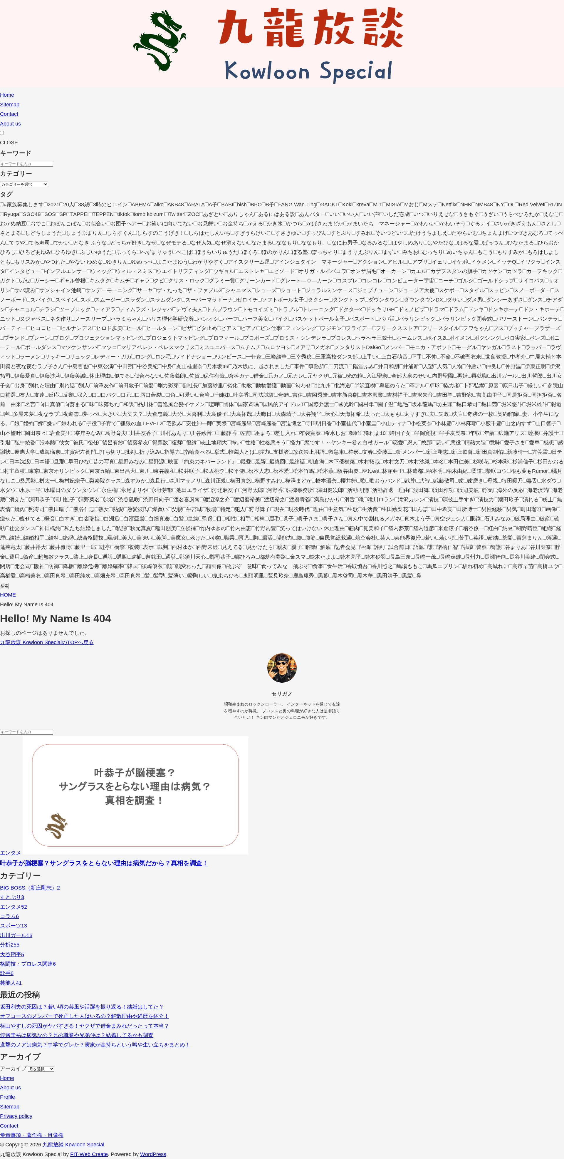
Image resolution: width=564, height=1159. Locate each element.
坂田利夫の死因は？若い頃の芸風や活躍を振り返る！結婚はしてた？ (82, 1007)
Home (7, 95)
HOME (8, 595)
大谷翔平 (12, 954)
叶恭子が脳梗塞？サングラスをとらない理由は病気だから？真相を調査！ (104, 863)
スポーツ (13, 926)
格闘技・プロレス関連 (28, 964)
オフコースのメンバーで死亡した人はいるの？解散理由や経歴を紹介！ (84, 1016)
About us (10, 124)
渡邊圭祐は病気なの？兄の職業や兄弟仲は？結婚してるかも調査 (76, 1035)
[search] (55, 733)
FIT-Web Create (89, 1154)
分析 (9, 945)
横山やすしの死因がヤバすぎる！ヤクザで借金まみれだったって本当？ (84, 1026)
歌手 (7, 973)
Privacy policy (16, 1116)
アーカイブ (13, 1068)
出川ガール (16, 935)
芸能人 (11, 983)
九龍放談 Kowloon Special (73, 1145)
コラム (9, 916)
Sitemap (9, 105)
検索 (4, 586)
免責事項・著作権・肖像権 (31, 1135)
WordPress (153, 1154)
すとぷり (12, 897)
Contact (9, 114)
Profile (7, 1097)
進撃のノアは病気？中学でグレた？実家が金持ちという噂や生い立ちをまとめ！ (95, 1045)
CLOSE (9, 142)
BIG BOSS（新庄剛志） (30, 888)
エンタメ (10, 853)
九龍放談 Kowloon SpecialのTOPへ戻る (47, 642)
